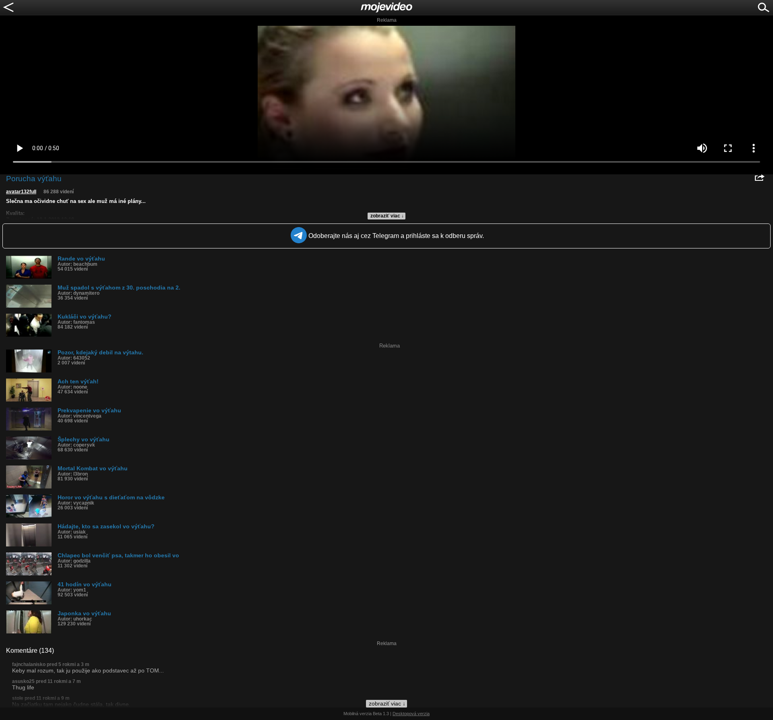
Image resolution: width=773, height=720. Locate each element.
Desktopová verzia (411, 713)
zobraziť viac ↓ (387, 216)
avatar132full (21, 191)
